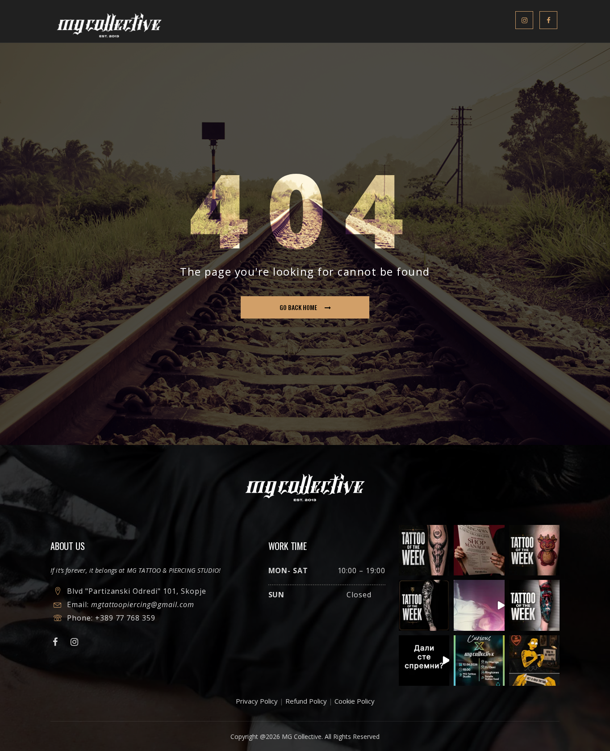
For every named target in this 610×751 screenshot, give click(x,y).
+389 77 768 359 (125, 618)
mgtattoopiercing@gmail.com (142, 604)
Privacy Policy (257, 700)
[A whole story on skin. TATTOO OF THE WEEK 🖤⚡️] (534, 605)
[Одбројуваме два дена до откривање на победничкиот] (424, 660)
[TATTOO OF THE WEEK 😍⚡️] (424, 605)
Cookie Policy (354, 700)
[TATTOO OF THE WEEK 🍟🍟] (534, 550)
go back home (298, 307)
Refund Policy (306, 700)
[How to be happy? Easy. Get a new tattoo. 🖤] (534, 660)
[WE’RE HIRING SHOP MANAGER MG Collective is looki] (479, 550)
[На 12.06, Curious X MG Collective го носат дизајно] (479, 660)
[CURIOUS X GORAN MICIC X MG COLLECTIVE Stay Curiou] (479, 605)
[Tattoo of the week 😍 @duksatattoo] (424, 550)
